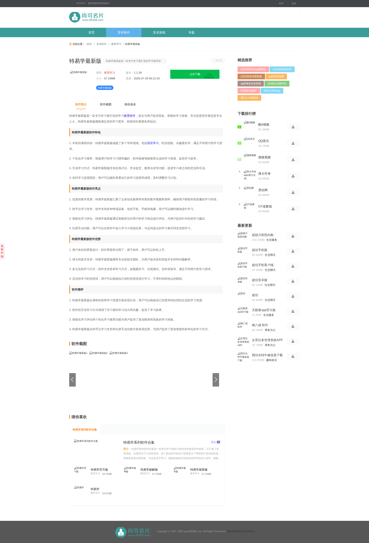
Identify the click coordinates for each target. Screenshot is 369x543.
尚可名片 (107, 17)
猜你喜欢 (130, 104)
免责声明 (2, 251)
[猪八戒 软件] (243, 327)
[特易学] (81, 492)
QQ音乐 (263, 141)
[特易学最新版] (181, 472)
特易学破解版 (149, 469)
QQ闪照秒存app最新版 (253, 69)
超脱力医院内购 (262, 235)
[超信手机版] (243, 252)
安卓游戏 (159, 32)
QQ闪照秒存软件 (282, 69)
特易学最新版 (199, 469)
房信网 (263, 190)
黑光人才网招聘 (249, 97)
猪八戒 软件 (260, 325)
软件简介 (81, 104)
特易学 (95, 489)
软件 (281, 3)
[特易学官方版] (81, 472)
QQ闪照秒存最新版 (251, 76)
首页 (91, 32)
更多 (213, 442)
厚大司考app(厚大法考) (268, 173)
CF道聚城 (265, 206)
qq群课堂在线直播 (251, 83)
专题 (191, 32)
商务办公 (270, 330)
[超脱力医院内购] (243, 237)
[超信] (243, 297)
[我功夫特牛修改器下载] (243, 357)
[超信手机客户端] (243, 267)
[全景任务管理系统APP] (243, 342)
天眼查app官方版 (264, 310)
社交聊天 (270, 254)
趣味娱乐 (271, 360)
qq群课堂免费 (276, 76)
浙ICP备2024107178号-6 (240, 531)
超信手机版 (259, 250)
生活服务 (271, 239)
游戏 (294, 3)
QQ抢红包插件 (249, 90)
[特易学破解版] (131, 472)
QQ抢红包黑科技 (277, 83)
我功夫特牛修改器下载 (267, 355)
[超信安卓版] (243, 282)
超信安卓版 (259, 280)
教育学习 (116, 44)
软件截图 (105, 104)
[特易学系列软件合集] (97, 450)
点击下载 (194, 74)
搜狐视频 (264, 157)
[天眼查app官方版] (243, 312)
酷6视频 (263, 124)
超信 (255, 295)
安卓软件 (124, 32)
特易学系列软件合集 (85, 429)
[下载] (293, 236)
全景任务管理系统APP (267, 340)
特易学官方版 (99, 469)
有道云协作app (272, 90)
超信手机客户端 (262, 265)
